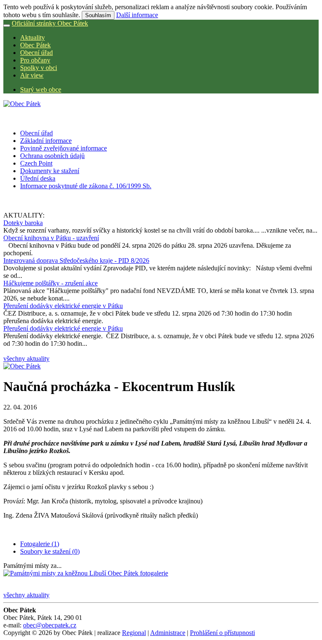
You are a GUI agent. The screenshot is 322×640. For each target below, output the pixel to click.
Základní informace (46, 140)
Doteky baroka (23, 222)
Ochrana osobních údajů (52, 155)
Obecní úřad (36, 52)
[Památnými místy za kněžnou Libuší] (85, 573)
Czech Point (36, 163)
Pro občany (35, 60)
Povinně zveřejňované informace (63, 148)
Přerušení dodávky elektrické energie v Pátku (63, 305)
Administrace (167, 632)
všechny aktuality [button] (26, 358)
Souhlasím (98, 15)
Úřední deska (37, 178)
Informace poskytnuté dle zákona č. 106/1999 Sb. (85, 185)
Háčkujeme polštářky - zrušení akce (50, 283)
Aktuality (32, 37)
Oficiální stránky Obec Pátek (50, 23)
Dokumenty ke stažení (49, 170)
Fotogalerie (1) (39, 543)
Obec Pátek (35, 45)
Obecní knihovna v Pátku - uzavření (51, 237)
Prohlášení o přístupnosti (222, 632)
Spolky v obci (38, 67)
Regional (134, 632)
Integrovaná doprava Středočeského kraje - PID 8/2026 (76, 260)
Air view (32, 75)
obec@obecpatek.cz (49, 625)
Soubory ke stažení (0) (50, 551)
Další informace (137, 14)
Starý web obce (40, 89)
